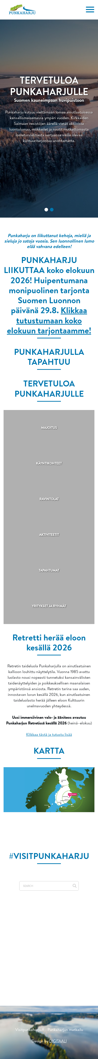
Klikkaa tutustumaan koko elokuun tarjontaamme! (49, 320)
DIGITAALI (58, 1041)
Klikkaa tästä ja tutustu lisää (49, 734)
